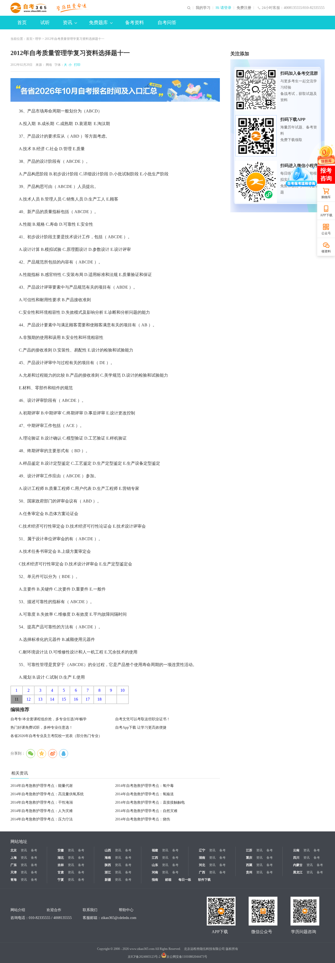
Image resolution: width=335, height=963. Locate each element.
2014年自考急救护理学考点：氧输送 (144, 794)
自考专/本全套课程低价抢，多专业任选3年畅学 (48, 719)
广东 (13, 865)
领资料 (326, 251)
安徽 (61, 850)
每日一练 (184, 879)
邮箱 (168, 879)
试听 (45, 22)
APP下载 (326, 215)
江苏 (249, 850)
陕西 (108, 865)
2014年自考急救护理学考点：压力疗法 (41, 819)
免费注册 (244, 8)
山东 (155, 865)
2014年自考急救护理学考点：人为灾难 (41, 811)
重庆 (249, 857)
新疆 (108, 879)
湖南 (202, 857)
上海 (13, 857)
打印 (76, 65)
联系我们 (90, 910)
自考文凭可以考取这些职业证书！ (142, 719)
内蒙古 (298, 865)
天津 (13, 872)
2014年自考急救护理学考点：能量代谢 (41, 786)
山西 (108, 850)
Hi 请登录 (223, 8)
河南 (155, 872)
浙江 (108, 872)
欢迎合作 (54, 910)
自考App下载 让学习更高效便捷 (140, 727)
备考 (34, 850)
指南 (155, 879)
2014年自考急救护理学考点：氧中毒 (144, 786)
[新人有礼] (325, 154)
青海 (13, 879)
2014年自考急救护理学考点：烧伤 (142, 819)
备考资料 (134, 22)
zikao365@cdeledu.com (118, 918)
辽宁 (202, 850)
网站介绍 (17, 910)
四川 (296, 857)
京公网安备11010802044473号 (186, 957)
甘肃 (61, 872)
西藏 (249, 865)
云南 (296, 850)
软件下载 (204, 879)
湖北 (61, 857)
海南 (108, 857)
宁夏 (61, 879)
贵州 (249, 872)
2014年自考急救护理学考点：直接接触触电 (150, 802)
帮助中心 (126, 910)
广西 (202, 872)
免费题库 (98, 22)
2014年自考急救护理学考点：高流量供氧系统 (47, 794)
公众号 (326, 233)
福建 (155, 850)
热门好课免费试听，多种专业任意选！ (41, 727)
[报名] (115, 90)
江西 (155, 857)
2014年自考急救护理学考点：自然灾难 (146, 811)
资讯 (67, 22)
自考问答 (167, 22)
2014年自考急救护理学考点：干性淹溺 (41, 802)
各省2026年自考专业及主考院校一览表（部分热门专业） (56, 736)
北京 (13, 850)
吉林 (61, 865)
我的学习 (203, 8)
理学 (38, 39)
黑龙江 (298, 872)
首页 (22, 22)
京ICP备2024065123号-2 (144, 957)
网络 (49, 65)
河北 (202, 865)
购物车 (326, 197)
